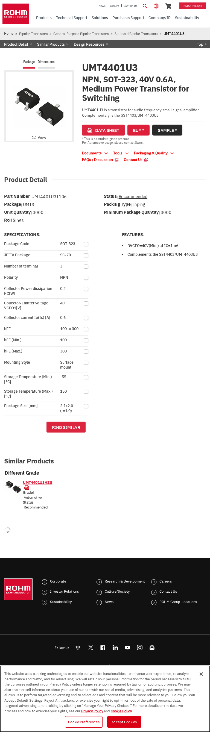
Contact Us (130, 5)
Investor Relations (64, 591)
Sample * (167, 130)
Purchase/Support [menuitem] (128, 17)
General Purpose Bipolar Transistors (81, 33)
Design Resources (89, 44)
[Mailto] (152, 647)
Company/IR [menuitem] (159, 17)
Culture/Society (117, 591)
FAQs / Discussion (98, 159)
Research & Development (125, 580)
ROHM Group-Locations (178, 601)
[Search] (144, 5)
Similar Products (51, 44)
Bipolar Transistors (33, 33)
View (42, 137)
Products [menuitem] (44, 17)
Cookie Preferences (83, 721)
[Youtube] (127, 647)
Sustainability (61, 601)
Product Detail (16, 44)
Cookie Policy (121, 710)
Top (200, 44)
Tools (118, 152)
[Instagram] (139, 647)
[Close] (201, 674)
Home (8, 33)
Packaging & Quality (151, 152)
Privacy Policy (92, 710)
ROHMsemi (90, 647)
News (102, 5)
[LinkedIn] (115, 647)
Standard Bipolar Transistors (136, 33)
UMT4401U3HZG (37, 482)
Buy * (138, 130)
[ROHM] (15, 14)
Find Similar (66, 427)
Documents (92, 152)
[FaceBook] (103, 647)
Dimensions (46, 62)
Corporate (58, 580)
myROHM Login (192, 6)
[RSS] (78, 647)
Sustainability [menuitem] (187, 17)
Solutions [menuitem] (100, 17)
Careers (114, 5)
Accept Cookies (124, 721)
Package (29, 62)
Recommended (133, 196)
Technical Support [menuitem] (71, 17)
